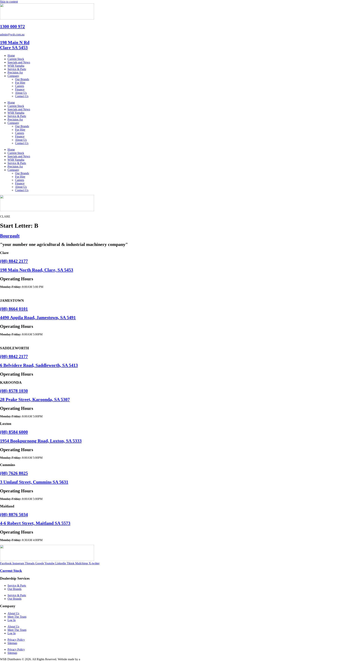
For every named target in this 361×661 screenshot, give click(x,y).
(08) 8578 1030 (14, 390)
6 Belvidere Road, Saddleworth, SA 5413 (39, 365)
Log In (12, 620)
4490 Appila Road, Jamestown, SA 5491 (38, 317)
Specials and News (19, 62)
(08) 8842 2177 (14, 261)
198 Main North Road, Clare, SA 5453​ (36, 270)
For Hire (20, 82)
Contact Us (21, 96)
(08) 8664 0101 (14, 308)
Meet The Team (17, 616)
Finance (19, 89)
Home (11, 55)
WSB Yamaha (16, 65)
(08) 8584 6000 (14, 432)
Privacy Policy (16, 639)
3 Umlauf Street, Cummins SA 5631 (34, 482)
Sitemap (12, 643)
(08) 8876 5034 (14, 514)
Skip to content (9, 1)
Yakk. (84, 659)
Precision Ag (15, 72)
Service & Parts (17, 69)
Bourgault (10, 235)
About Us (21, 92)
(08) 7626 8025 (14, 473)
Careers (19, 86)
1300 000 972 (12, 26)
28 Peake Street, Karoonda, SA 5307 (35, 399)
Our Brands (22, 79)
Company (13, 75)
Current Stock (16, 59)
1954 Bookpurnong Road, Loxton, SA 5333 (41, 440)
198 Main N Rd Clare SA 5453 (14, 45)
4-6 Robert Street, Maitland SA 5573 (35, 523)
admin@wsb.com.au (12, 34)
